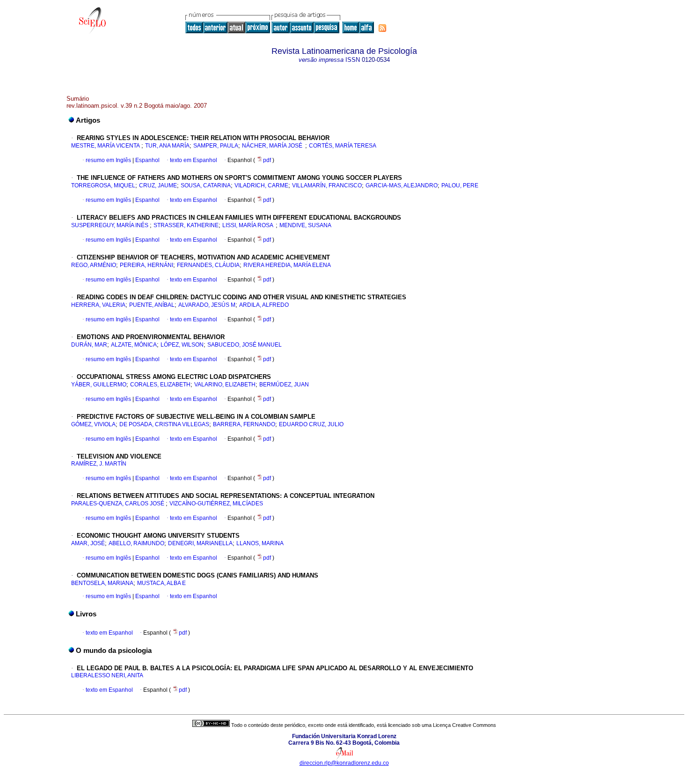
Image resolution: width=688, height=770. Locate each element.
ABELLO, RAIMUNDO (136, 543)
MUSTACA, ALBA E (161, 583)
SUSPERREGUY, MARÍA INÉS (110, 225)
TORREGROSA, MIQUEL (103, 185)
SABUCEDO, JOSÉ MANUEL (245, 344)
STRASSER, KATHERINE (186, 225)
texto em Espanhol (193, 160)
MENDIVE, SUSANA (305, 225)
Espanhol (147, 160)
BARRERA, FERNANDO (244, 424)
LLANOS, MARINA (260, 543)
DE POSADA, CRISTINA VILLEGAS (164, 424)
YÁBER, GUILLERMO (98, 384)
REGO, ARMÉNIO (93, 265)
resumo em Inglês (108, 160)
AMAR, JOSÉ (88, 543)
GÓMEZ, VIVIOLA (93, 424)
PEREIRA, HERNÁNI (146, 265)
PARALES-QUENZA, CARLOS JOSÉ (118, 503)
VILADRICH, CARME (261, 185)
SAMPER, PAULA (215, 145)
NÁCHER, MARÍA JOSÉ (273, 145)
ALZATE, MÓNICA (134, 344)
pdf (267, 160)
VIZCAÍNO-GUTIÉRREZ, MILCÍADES (216, 503)
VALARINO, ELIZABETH (225, 384)
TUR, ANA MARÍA (167, 145)
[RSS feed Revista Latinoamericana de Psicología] (382, 28)
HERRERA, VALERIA (98, 305)
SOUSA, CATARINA (206, 185)
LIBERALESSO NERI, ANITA (107, 675)
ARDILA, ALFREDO (264, 305)
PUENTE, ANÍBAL (152, 305)
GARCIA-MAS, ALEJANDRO (402, 185)
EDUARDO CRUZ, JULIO (311, 424)
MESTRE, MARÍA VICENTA (106, 145)
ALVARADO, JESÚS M (206, 305)
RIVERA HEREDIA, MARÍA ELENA (287, 265)
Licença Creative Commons (464, 725)
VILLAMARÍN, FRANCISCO (327, 185)
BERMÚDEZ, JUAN (284, 384)
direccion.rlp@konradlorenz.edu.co (344, 763)
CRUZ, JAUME (158, 185)
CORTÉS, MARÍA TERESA (344, 145)
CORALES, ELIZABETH (160, 384)
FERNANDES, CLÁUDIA (208, 265)
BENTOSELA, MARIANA (102, 583)
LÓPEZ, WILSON (182, 344)
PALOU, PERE (459, 185)
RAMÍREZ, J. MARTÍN (98, 463)
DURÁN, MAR (89, 344)
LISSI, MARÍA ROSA (249, 225)
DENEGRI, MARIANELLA (200, 543)
